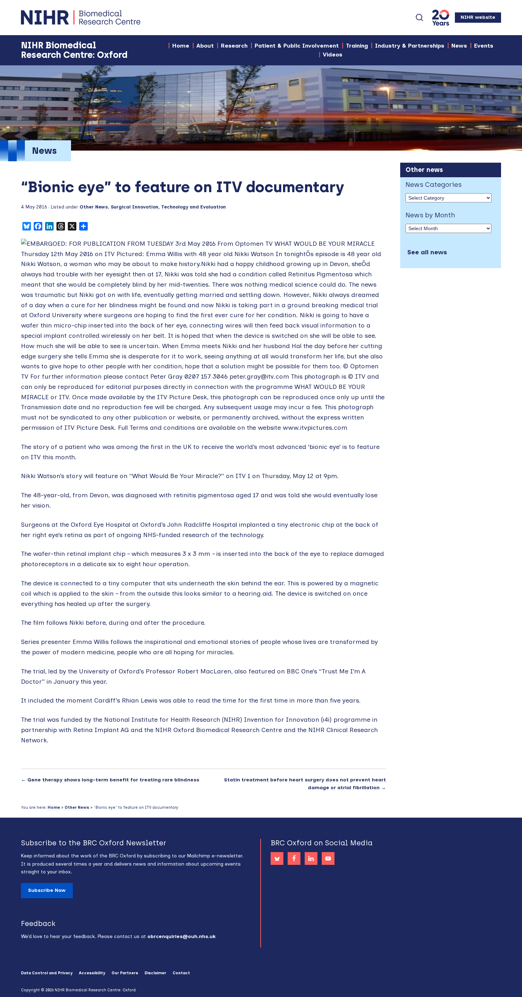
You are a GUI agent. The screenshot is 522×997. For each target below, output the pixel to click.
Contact (181, 973)
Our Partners (125, 973)
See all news (427, 252)
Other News (94, 207)
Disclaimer (155, 973)
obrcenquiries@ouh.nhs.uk (181, 936)
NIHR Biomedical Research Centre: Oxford (106, 17)
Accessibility (92, 973)
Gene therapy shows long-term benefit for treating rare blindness (113, 780)
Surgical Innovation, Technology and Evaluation (168, 207)
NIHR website (478, 17)
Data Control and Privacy (46, 973)
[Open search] (419, 17)
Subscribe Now (47, 890)
